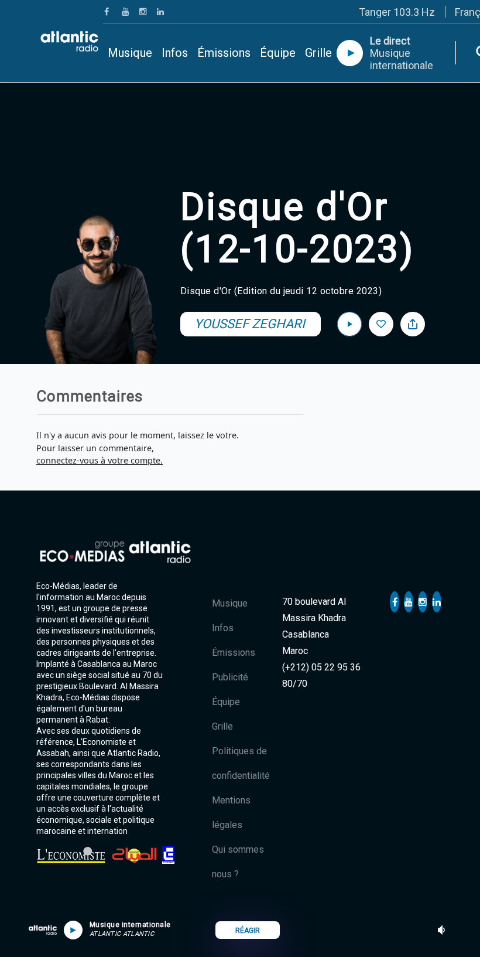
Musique (130, 53)
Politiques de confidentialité (241, 763)
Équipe (278, 53)
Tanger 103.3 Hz (397, 12)
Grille (318, 53)
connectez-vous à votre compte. (99, 460)
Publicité (230, 677)
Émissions (224, 53)
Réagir (247, 931)
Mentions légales (231, 812)
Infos (175, 53)
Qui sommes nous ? (238, 862)
